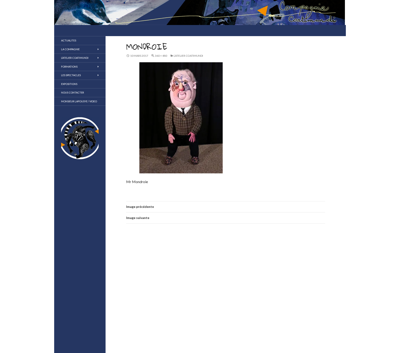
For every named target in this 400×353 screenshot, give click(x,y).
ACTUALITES (68, 40)
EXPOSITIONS (69, 83)
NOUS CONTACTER (72, 92)
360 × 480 (161, 55)
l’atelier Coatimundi (188, 55)
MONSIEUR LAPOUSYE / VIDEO (79, 101)
